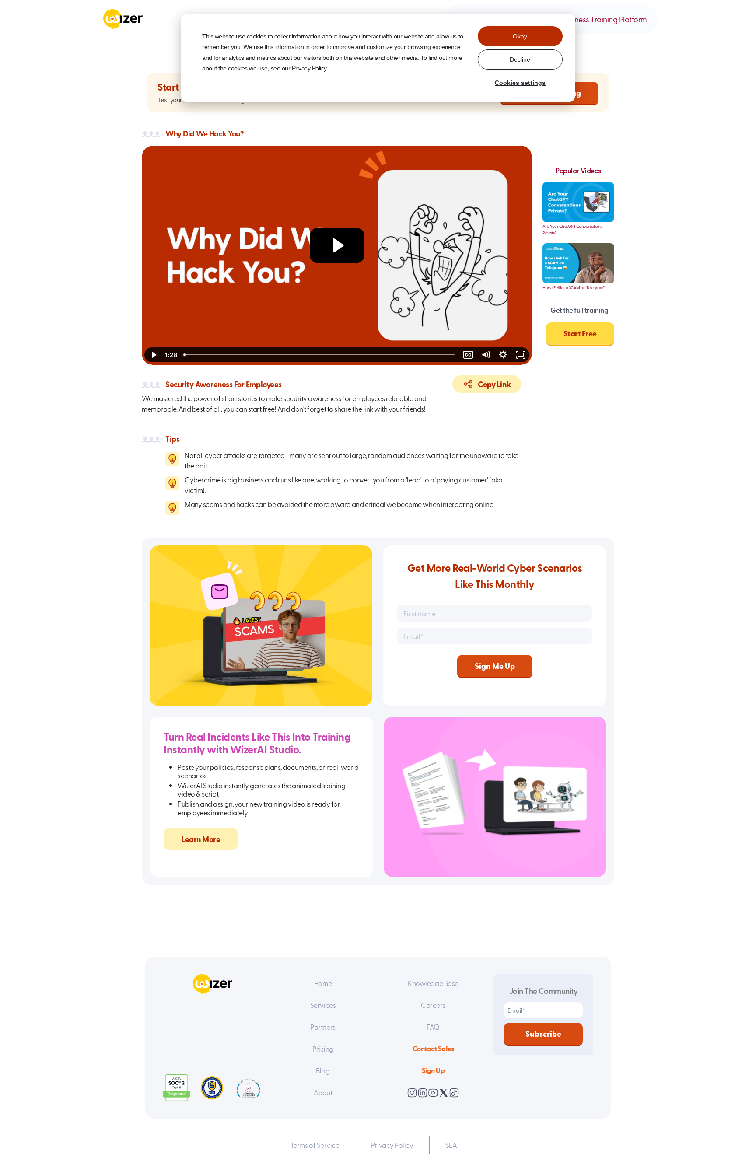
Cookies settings (520, 82)
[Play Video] (153, 354)
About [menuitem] (323, 1092)
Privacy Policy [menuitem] (392, 1145)
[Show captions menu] (468, 354)
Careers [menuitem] (433, 1005)
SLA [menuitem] (451, 1145)
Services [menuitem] (323, 1005)
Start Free (580, 333)
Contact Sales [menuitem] (433, 1048)
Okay (520, 36)
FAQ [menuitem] (433, 1026)
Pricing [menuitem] (322, 1048)
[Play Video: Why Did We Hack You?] (337, 245)
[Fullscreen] (520, 354)
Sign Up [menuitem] (433, 1070)
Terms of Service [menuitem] (314, 1145)
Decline (520, 59)
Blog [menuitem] (322, 1070)
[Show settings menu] (503, 354)
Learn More (200, 839)
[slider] (320, 354)
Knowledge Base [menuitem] (433, 983)
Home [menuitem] (323, 983)
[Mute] (485, 354)
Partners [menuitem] (322, 1026)
